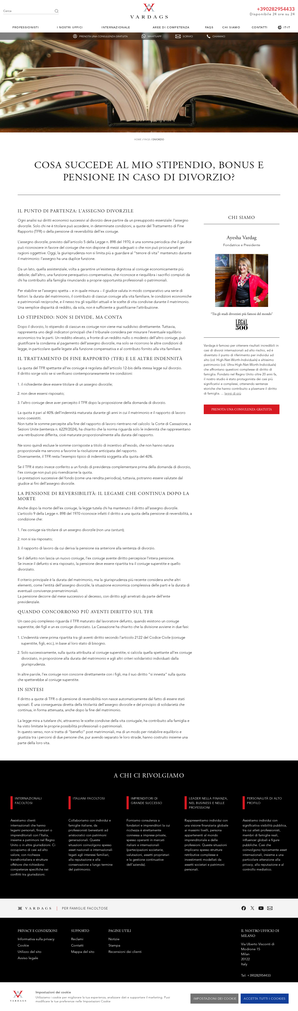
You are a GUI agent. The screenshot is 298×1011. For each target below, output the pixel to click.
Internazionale (115, 27)
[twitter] (252, 908)
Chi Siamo (231, 27)
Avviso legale (28, 958)
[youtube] (261, 908)
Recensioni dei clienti (125, 952)
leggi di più (232, 393)
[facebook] (243, 908)
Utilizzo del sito (29, 952)
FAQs (209, 27)
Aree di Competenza (171, 27)
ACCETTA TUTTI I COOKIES (265, 999)
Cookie (23, 945)
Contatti (259, 27)
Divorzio (158, 139)
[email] (269, 908)
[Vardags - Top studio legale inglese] (149, 17)
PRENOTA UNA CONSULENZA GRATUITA (241, 409)
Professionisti (25, 27)
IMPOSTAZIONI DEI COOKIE (215, 999)
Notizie (114, 939)
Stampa (114, 945)
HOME (138, 139)
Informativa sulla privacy (36, 939)
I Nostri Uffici (70, 27)
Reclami (77, 939)
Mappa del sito (82, 952)
